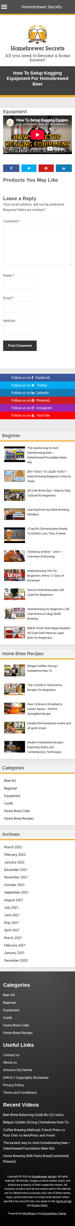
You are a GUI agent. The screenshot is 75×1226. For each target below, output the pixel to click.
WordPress (29, 1213)
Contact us (11, 1055)
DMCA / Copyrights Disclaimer (26, 1077)
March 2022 (13, 847)
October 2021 (14, 885)
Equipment (15, 111)
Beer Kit (10, 780)
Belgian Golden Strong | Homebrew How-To (36, 1122)
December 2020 (16, 960)
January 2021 (14, 953)
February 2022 (15, 854)
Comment (11, 221)
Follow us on (30, 377)
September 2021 (16, 892)
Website (9, 320)
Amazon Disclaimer (17, 1070)
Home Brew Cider (17, 811)
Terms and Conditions (20, 1092)
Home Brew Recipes (19, 818)
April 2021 (12, 930)
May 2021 (11, 922)
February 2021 (15, 945)
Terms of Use (63, 1201)
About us (10, 1062)
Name (8, 275)
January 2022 (14, 862)
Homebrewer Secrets (41, 6)
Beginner (10, 788)
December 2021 (16, 870)
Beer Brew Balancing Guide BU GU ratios (33, 1115)
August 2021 (13, 900)
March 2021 (13, 938)
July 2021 (11, 907)
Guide (8, 803)
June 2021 (12, 915)
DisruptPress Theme (54, 1213)
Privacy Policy (13, 1085)
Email (8, 298)
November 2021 (16, 877)
